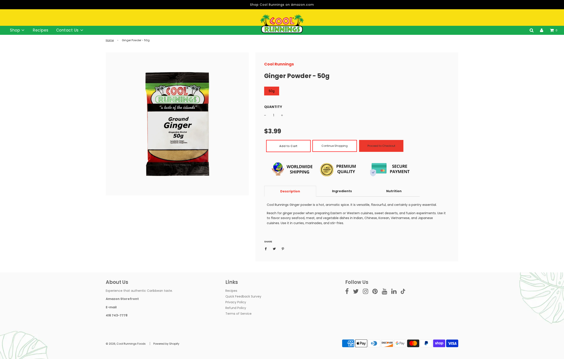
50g (272, 91)
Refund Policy (235, 308)
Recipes (40, 30)
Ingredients (342, 191)
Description (290, 191)
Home (110, 40)
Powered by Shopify (166, 344)
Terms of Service (238, 313)
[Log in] (541, 30)
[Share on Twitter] (274, 249)
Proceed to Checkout (381, 146)
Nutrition (394, 191)
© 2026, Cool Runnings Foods (126, 344)
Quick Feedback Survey (243, 296)
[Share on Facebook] (267, 249)
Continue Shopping (334, 146)
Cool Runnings (279, 64)
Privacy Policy (235, 302)
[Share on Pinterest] (283, 249)
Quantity (273, 106)
